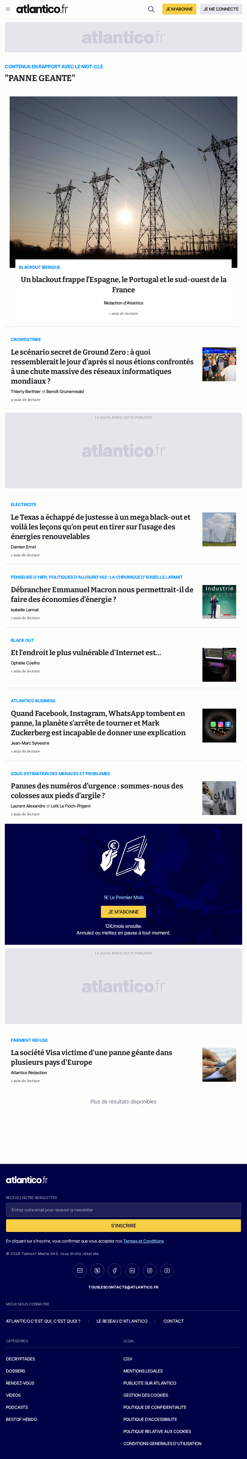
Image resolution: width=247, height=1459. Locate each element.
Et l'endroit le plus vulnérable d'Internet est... (86, 652)
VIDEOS (13, 1395)
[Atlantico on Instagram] (150, 1271)
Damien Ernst (23, 546)
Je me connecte (221, 8)
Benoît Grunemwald (65, 391)
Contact (174, 1321)
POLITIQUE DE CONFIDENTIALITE (155, 1407)
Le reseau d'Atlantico (122, 1321)
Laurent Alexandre (28, 805)
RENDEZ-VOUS (20, 1383)
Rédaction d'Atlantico (123, 302)
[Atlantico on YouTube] (167, 1271)
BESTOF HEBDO (21, 1419)
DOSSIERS (15, 1370)
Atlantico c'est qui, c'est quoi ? (43, 1321)
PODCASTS (17, 1407)
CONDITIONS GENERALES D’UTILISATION (163, 1443)
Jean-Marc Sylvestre (30, 743)
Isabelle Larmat (25, 609)
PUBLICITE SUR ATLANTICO (150, 1383)
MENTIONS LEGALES (143, 1370)
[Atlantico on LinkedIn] (132, 1270)
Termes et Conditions (143, 1240)
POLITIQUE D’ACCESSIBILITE (150, 1419)
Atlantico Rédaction (29, 1072)
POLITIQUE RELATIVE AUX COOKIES (157, 1431)
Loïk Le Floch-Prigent (71, 805)
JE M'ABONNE (179, 8)
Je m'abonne (123, 912)
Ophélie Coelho (25, 662)
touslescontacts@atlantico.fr (123, 1287)
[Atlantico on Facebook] (115, 1270)
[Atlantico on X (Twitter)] (97, 1270)
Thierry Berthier (26, 391)
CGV (128, 1358)
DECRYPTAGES (20, 1358)
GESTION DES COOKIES (146, 1395)
